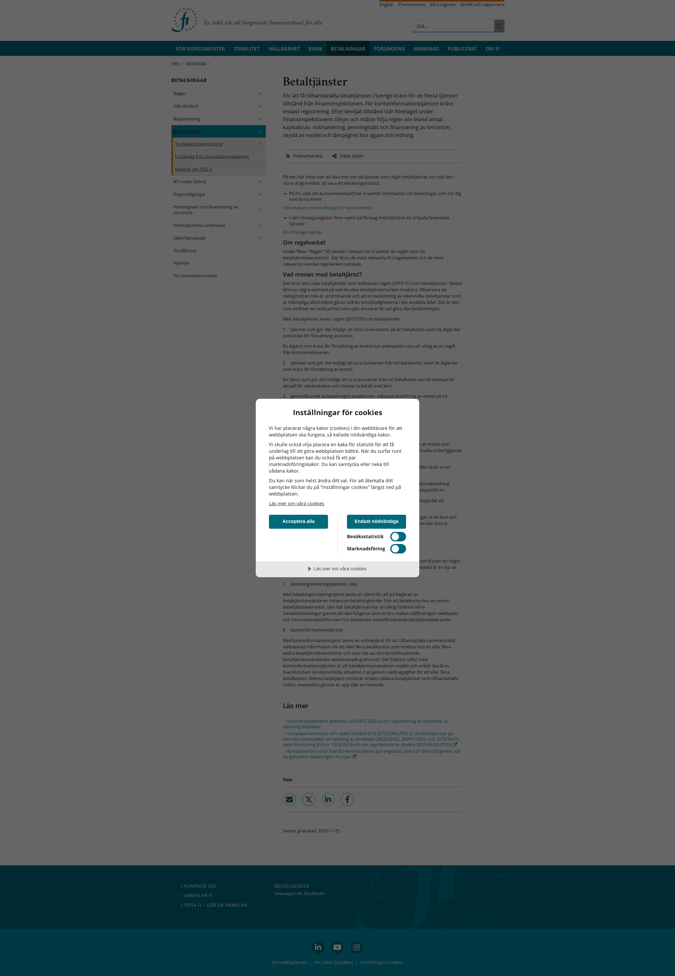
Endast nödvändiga (376, 521)
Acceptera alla (298, 521)
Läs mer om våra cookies (296, 503)
